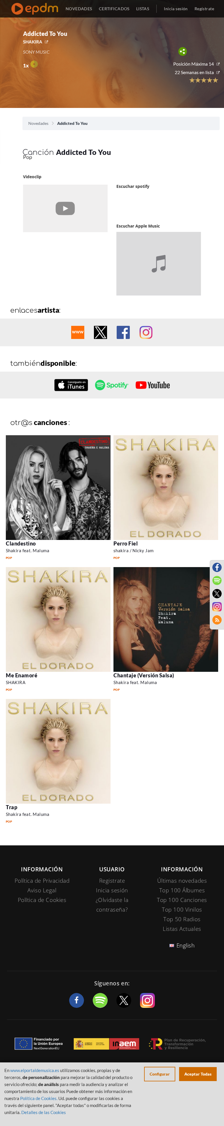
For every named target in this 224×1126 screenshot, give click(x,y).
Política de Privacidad (42, 880)
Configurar (160, 1073)
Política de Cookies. (38, 1098)
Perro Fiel (125, 543)
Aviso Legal (41, 890)
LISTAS (142, 8)
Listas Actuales (182, 929)
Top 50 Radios (181, 919)
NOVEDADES (79, 8)
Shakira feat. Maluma (27, 550)
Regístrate (204, 8)
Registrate (112, 880)
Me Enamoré (21, 675)
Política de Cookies (42, 900)
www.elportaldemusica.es (34, 1070)
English (185, 945)
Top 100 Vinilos (182, 909)
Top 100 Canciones (182, 900)
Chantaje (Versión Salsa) (143, 675)
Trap (11, 807)
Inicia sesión (176, 8)
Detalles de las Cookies (43, 1112)
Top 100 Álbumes (182, 890)
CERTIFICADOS (114, 8)
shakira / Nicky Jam (133, 550)
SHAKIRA (32, 41)
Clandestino (21, 543)
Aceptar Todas (197, 1073)
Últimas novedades (182, 880)
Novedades (38, 123)
